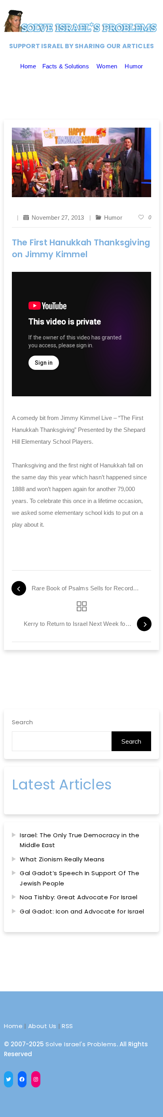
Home (28, 66)
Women (107, 66)
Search (22, 722)
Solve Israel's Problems (81, 1044)
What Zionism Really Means (62, 859)
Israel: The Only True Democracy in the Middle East (79, 840)
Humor (134, 66)
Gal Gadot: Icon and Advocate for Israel (82, 911)
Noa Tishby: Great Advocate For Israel (79, 897)
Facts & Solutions (65, 66)
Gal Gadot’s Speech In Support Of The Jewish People (79, 878)
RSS (67, 1026)
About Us (42, 1026)
